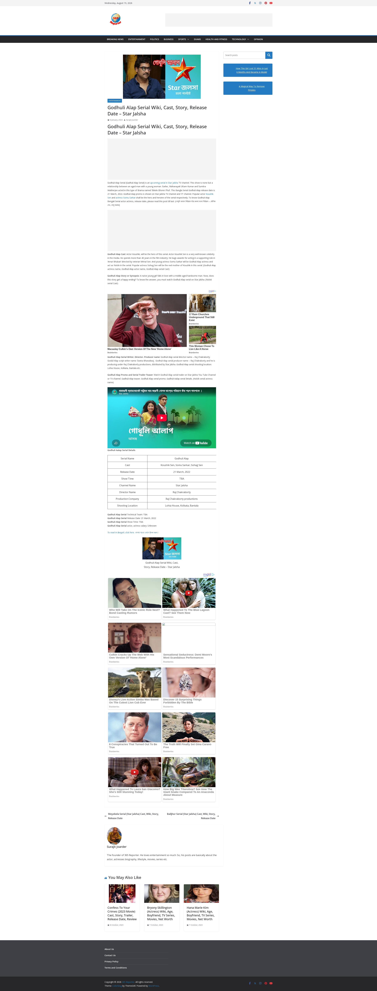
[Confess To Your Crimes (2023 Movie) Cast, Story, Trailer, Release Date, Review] (122, 886)
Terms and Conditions (116, 967)
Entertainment (136, 39)
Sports (182, 39)
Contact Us (110, 955)
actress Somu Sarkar (125, 197)
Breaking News (115, 39)
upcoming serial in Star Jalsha (164, 182)
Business (168, 39)
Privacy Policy (111, 961)
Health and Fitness (216, 39)
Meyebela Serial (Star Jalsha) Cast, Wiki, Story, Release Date (133, 816)
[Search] (268, 55)
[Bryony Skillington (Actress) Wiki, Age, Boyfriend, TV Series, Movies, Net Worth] (161, 886)
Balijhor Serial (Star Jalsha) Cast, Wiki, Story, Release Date (191, 816)
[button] (187, 39)
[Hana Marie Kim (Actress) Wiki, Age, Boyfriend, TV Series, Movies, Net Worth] (201, 886)
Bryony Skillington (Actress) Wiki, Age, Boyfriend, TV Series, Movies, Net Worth (161, 913)
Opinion (258, 39)
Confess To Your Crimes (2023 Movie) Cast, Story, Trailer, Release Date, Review (122, 913)
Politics (154, 39)
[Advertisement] (218, 20)
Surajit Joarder (132, 120)
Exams (197, 39)
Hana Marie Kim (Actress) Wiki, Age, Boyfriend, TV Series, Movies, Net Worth (201, 913)
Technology (239, 39)
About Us (109, 949)
